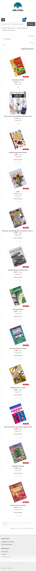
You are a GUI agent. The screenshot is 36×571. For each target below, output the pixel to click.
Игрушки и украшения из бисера (18, 152)
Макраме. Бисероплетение (8, 30)
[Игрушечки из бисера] (18, 452)
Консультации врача (7, 544)
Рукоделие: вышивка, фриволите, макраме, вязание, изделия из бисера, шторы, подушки (18, 231)
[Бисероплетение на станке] (18, 374)
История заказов (6, 557)
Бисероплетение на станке (18, 387)
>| (7, 526)
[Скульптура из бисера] (18, 66)
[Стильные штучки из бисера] (18, 492)
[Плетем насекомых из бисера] (18, 335)
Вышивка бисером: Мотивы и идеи (18, 270)
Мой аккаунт (5, 551)
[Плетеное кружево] (18, 296)
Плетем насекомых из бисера (18, 348)
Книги (5, 28)
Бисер (18, 191)
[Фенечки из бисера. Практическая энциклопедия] (18, 413)
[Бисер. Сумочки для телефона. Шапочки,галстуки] (18, 102)
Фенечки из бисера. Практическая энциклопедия (18, 427)
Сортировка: (31, 36)
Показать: (31, 42)
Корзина (4, 554)
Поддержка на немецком (8, 541)
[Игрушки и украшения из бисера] (18, 139)
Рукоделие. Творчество (22, 28)
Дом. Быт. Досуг (11, 28)
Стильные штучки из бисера (18, 505)
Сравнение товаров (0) (27, 48)
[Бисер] (18, 178)
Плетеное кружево (18, 309)
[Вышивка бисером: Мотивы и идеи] (18, 256)
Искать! (31, 24)
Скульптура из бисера (18, 80)
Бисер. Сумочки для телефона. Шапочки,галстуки (18, 116)
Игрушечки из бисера (18, 466)
